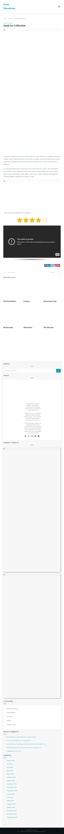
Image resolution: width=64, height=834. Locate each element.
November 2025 (11, 787)
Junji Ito (21, 156)
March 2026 (10, 774)
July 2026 (9, 764)
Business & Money (12, 708)
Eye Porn (9, 716)
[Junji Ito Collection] (32, 91)
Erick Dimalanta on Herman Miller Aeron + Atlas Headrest (21, 737)
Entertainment (8, 23)
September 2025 (12, 790)
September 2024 (12, 817)
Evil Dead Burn (9, 301)
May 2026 (10, 770)
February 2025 (11, 804)
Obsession (27, 327)
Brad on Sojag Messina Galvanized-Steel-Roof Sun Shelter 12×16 (24, 747)
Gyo (30, 169)
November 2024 (11, 814)
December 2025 (11, 784)
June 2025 (10, 797)
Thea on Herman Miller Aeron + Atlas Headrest (19, 740)
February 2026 (11, 777)
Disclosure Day (50, 301)
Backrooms (8, 327)
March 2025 (10, 800)
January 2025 (11, 807)
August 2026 (11, 760)
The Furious (49, 327)
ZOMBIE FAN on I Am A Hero (14, 751)
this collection (8, 171)
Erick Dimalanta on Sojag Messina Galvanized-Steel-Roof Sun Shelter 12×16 (26, 744)
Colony (26, 301)
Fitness (9, 720)
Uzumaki (27, 162)
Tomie (44, 169)
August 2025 (11, 794)
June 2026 (10, 767)
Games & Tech (11, 724)
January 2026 (11, 780)
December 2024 (11, 811)
